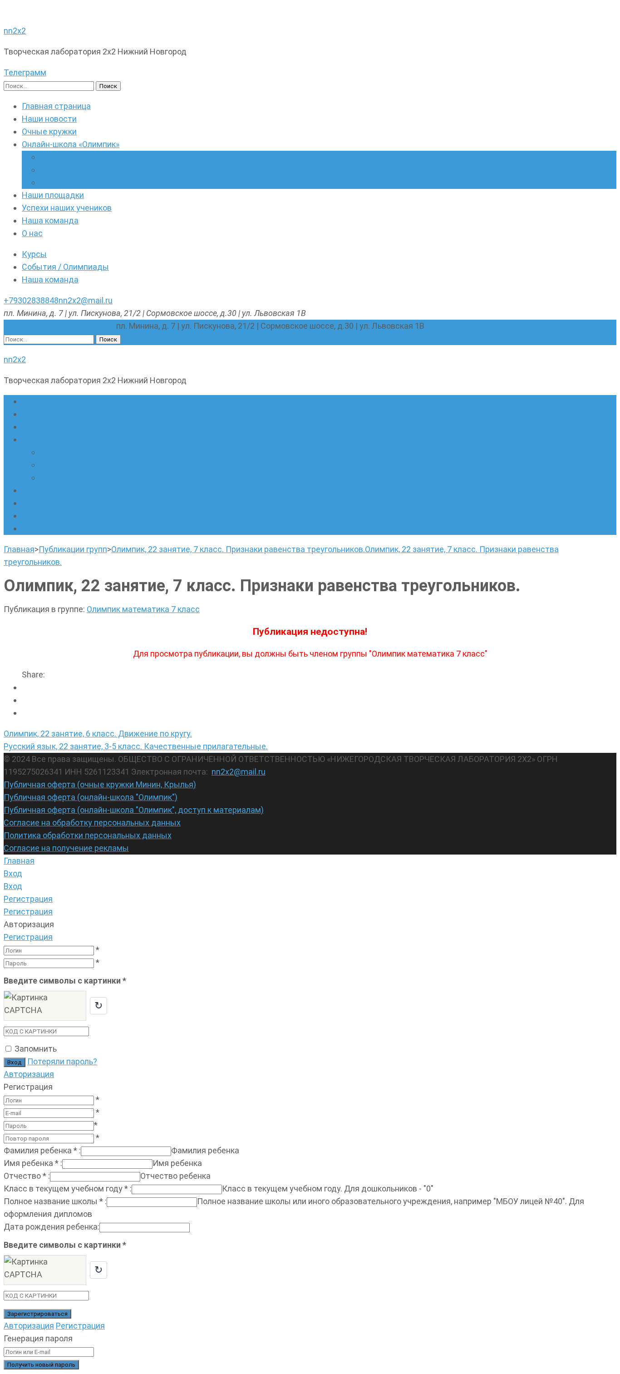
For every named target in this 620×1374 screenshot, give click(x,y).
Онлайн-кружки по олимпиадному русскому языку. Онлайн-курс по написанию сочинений (210, 182)
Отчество (27, 1176)
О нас (32, 233)
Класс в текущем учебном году (68, 1188)
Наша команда (50, 220)
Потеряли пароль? (62, 1061)
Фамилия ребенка (42, 1150)
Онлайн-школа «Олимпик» (70, 144)
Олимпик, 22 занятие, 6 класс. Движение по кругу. (98, 733)
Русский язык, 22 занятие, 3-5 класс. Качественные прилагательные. (136, 746)
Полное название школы (55, 1201)
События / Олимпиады (65, 267)
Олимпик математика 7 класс (143, 609)
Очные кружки (49, 131)
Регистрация (28, 937)
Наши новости (49, 119)
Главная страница (56, 106)
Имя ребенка (33, 1163)
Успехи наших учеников (67, 208)
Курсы (34, 254)
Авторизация (29, 1074)
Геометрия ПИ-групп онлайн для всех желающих (133, 169)
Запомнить (36, 1048)
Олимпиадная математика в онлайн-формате (127, 157)
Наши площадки (53, 195)
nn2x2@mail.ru (86, 300)
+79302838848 (31, 300)
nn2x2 (15, 30)
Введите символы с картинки (65, 980)
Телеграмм (25, 72)
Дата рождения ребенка (51, 1226)
